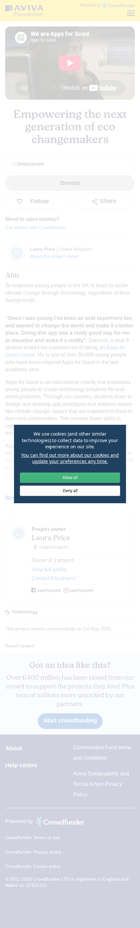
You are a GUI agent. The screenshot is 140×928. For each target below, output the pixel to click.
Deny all (70, 490)
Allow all (70, 477)
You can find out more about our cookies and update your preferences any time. (70, 458)
